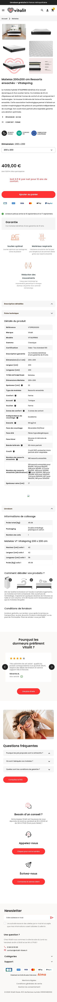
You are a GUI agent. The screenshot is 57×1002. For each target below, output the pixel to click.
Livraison (8, 509)
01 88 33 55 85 (12, 947)
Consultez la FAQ (15, 780)
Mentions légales (29, 980)
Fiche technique (11, 313)
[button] (42, 10)
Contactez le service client (28, 882)
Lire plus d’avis (28, 691)
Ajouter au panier (28, 194)
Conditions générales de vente (29, 984)
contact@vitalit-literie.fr (17, 950)
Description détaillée (13, 304)
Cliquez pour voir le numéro (28, 851)
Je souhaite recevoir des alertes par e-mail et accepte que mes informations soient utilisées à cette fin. (29, 925)
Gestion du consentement (29, 987)
